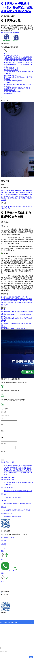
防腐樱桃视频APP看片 (20, 60)
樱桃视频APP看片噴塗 (11, 77)
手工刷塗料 (7, 71)
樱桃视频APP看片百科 (23, 88)
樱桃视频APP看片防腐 (25, 194)
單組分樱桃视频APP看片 (11, 68)
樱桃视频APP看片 (6, 191)
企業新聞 (7, 88)
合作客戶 (28, 84)
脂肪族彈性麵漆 (22, 71)
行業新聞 (13, 88)
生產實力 (13, 81)
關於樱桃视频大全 (6, 32)
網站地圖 (16, 32)
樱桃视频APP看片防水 (7, 196)
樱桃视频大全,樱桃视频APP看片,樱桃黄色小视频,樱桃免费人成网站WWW (17, 7)
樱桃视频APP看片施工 (11, 75)
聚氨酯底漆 (7, 73)
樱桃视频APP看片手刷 (25, 77)
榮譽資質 (19, 91)
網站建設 (3, 540)
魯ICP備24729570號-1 (7, 537)
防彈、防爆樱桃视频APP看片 (22, 62)
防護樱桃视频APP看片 (21, 196)
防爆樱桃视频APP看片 (12, 194)
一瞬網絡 (3, 544)
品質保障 (19, 81)
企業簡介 (7, 91)
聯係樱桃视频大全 (9, 93)
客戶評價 (22, 84)
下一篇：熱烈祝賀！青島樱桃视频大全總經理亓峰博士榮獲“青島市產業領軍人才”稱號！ (16, 302)
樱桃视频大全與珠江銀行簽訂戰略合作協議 (14, 297)
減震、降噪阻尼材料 (10, 57)
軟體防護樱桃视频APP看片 (18, 59)
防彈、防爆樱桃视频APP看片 (22, 471)
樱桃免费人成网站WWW (11, 84)
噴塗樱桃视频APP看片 (11, 55)
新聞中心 (7, 86)
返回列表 (3, 306)
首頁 (5, 53)
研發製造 (7, 79)
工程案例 (7, 82)
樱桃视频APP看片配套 (11, 70)
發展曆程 (13, 91)
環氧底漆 (30, 71)
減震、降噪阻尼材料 (10, 465)
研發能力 (7, 81)
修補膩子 (14, 71)
